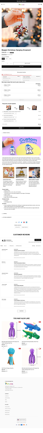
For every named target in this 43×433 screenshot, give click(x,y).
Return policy (7, 412)
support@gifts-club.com (9, 390)
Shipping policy (7, 410)
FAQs (6, 399)
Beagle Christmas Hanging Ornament (19, 257)
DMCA (6, 401)
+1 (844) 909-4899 (8, 388)
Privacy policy (7, 406)
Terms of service (7, 408)
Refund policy (7, 414)
